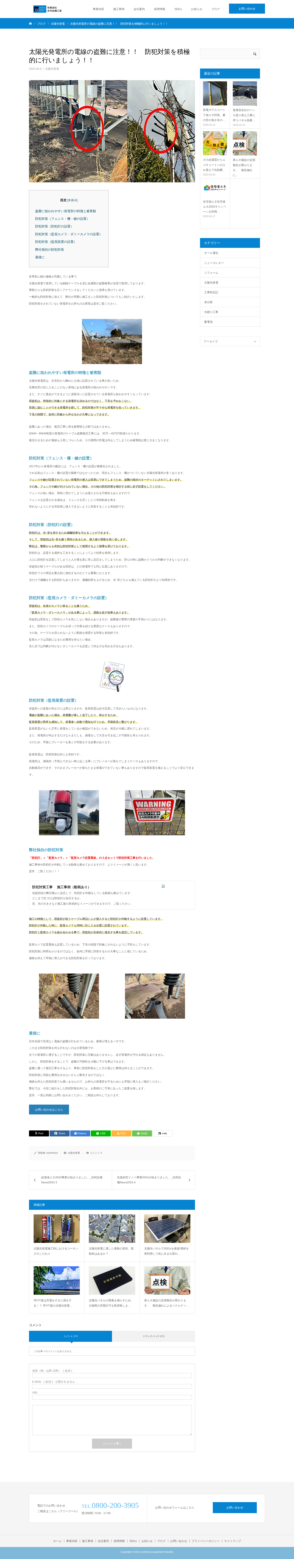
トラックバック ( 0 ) (153, 1336)
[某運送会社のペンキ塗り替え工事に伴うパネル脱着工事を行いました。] (245, 93)
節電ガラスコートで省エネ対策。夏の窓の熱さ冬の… (214, 114)
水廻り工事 (211, 312)
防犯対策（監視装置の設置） (56, 241)
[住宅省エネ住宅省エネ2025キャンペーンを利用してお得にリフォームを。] (215, 189)
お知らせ (196, 9)
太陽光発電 (52, 68)
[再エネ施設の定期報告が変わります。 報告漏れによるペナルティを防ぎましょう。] (167, 1280)
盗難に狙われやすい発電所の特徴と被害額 (65, 211)
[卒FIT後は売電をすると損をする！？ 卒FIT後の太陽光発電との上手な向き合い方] (57, 1280)
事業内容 (98, 9)
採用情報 (159, 9)
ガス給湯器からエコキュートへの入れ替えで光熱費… (214, 164)
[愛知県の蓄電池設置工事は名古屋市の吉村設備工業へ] (47, 9)
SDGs (178, 9)
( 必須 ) (52, 1370)
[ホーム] (30, 23)
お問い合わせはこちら (49, 1109)
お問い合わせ (247, 8)
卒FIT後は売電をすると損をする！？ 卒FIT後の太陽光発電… (53, 1303)
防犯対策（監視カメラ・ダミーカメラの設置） (68, 234)
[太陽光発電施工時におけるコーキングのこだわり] (57, 1228)
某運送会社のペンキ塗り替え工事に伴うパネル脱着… (244, 115)
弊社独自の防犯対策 (49, 249)
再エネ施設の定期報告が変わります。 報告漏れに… (244, 167)
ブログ (215, 9)
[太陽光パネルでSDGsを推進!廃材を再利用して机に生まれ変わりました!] (167, 1228)
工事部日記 (211, 292)
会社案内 (139, 9)
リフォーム (211, 272)
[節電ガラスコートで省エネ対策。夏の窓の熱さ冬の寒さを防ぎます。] (215, 93)
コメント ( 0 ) (70, 1336)
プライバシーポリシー (206, 1541)
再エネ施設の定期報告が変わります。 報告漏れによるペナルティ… (166, 1303)
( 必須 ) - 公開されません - (54, 1381)
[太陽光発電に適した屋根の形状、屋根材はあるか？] (112, 1228)
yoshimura (52, 1152)
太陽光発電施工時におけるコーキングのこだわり (56, 1251)
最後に (40, 257)
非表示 (72, 200)
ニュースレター (214, 262)
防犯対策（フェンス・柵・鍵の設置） (62, 218)
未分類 (208, 302)
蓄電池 (208, 321)
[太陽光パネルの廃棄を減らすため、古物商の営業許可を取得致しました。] (112, 1280)
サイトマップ (232, 1541)
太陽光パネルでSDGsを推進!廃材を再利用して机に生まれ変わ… (166, 1251)
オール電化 (211, 252)
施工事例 (118, 9)
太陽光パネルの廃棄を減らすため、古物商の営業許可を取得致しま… (111, 1303)
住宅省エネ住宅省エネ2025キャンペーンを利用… (214, 206)
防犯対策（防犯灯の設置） (54, 226)
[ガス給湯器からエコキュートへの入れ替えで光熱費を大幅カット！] (215, 143)
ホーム (57, 1541)
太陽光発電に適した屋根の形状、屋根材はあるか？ (111, 1251)
